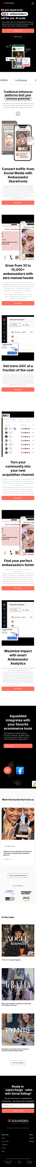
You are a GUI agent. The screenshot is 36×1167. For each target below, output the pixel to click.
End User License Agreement (8, 1162)
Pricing (3, 1148)
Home (3, 1138)
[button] (32, 3)
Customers (5, 1144)
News (3, 1151)
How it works (5, 1141)
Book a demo (18, 31)
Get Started (18, 202)
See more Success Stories (18, 875)
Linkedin (31, 1138)
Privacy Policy (19, 1162)
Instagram (31, 1141)
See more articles (18, 1063)
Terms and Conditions (29, 1162)
